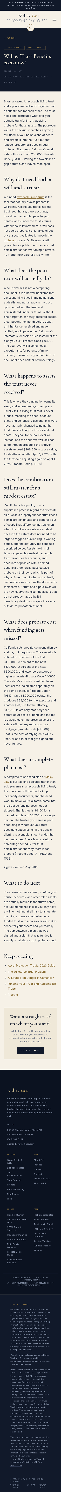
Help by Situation (15, 1215)
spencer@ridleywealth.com (22, 1459)
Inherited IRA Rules (16, 1239)
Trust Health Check (44, 1224)
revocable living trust (30, 197)
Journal (11, 38)
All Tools (38, 1250)
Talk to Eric (30, 1050)
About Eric (39, 1160)
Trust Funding (14, 1180)
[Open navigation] (54, 19)
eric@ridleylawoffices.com (20, 1144)
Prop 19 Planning (15, 1189)
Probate (13, 994)
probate (9, 240)
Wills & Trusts (36, 48)
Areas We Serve (42, 1178)
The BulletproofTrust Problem (27, 971)
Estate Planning (14, 48)
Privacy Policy (43, 1486)
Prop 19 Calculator (43, 1228)
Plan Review (13, 1194)
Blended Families (15, 1167)
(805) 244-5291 (15, 1139)
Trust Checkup (41, 1219)
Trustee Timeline (42, 1241)
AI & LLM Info (40, 1183)
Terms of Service (15, 1486)
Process (38, 1164)
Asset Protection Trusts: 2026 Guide (31, 965)
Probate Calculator (43, 1215)
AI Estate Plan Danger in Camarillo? (31, 977)
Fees (9, 1198)
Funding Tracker (42, 1245)
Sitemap (31, 1485)
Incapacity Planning (17, 1235)
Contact (38, 1174)
